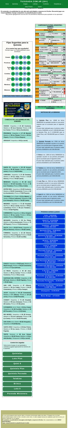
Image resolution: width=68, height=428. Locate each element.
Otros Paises (29, 6)
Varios (40, 6)
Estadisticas (57, 4)
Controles (46, 4)
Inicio (7, 4)
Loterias (35, 4)
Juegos (25, 4)
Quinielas (15, 4)
